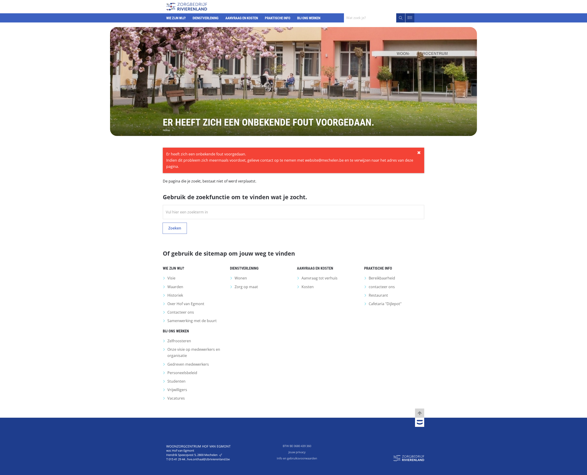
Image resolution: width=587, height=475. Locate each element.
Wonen (241, 278)
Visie (171, 278)
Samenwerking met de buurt (192, 320)
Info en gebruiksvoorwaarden (297, 458)
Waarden (175, 286)
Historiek (175, 295)
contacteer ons (382, 286)
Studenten (176, 381)
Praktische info (378, 268)
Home (166, 130)
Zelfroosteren (179, 340)
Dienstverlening (244, 268)
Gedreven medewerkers (188, 364)
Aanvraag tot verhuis (320, 278)
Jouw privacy (297, 452)
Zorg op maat (246, 286)
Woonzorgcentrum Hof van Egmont (198, 446)
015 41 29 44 (177, 459)
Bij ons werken (176, 331)
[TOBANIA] (419, 422)
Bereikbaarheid (382, 278)
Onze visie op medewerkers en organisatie (193, 352)
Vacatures (176, 398)
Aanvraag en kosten (315, 268)
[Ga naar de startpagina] (186, 6)
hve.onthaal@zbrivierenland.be (208, 459)
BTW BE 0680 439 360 (297, 446)
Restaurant (378, 295)
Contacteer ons (180, 312)
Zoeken (174, 228)
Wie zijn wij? (173, 268)
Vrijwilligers (177, 389)
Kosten (308, 286)
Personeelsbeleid (182, 372)
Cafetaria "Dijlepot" (385, 303)
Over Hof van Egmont (185, 303)
